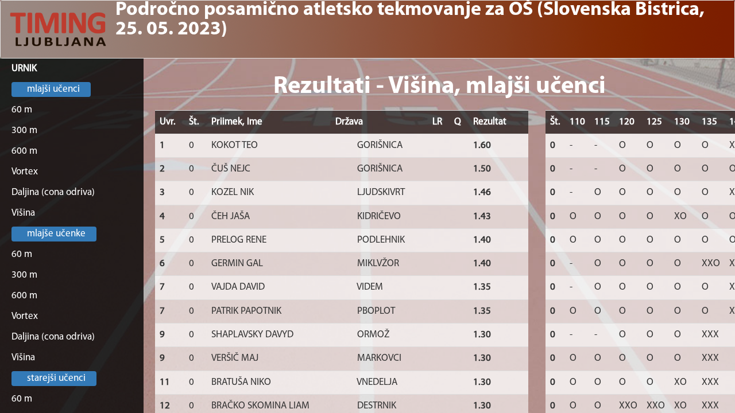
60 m (21, 110)
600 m (24, 151)
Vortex (24, 172)
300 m (24, 130)
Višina (23, 213)
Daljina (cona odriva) (53, 192)
